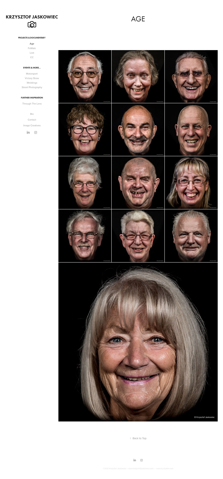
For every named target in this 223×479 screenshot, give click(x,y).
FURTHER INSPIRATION (32, 97)
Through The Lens (32, 103)
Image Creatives (32, 125)
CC (32, 57)
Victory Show (32, 78)
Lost (32, 52)
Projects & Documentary (32, 37)
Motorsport (32, 73)
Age (32, 43)
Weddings (32, 82)
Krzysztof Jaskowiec (32, 17)
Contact (32, 119)
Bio (32, 114)
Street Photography (32, 87)
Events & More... (32, 67)
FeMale (32, 48)
